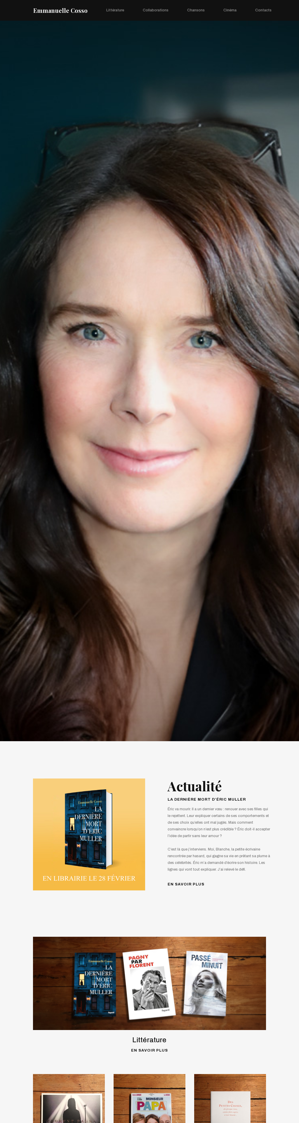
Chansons (196, 10)
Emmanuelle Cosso (60, 10)
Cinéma (230, 10)
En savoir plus (149, 1050)
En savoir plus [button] (186, 884)
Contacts (263, 10)
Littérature (115, 10)
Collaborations (155, 10)
